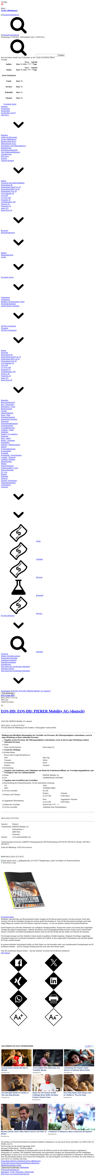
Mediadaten (24, 1167)
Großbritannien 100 (8, 202)
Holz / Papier (6, 438)
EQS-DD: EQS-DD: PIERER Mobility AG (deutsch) (43, 711)
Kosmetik (4, 453)
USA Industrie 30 (7, 193)
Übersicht (4, 328)
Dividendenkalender (8, 304)
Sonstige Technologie (9, 481)
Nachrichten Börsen (8, 1163)
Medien (4, 253)
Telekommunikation (8, 483)
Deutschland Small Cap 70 (11, 187)
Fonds (38, 541)
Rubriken (4, 135)
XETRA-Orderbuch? (9, 330)
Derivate (39, 577)
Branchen (4, 231)
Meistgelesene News (8, 144)
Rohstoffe (4, 476)
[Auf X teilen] (53, 971)
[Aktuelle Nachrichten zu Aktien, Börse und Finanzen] (10, 15)
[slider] (4, 703)
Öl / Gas (4, 472)
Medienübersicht (7, 255)
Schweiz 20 (5, 204)
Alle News (5, 115)
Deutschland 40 (7, 185)
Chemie (4, 411)
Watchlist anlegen (7, 669)
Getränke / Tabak (7, 430)
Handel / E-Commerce (9, 434)
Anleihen (39, 559)
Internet (4, 447)
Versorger (4, 487)
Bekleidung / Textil (8, 407)
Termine (4, 158)
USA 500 (4, 196)
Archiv (3, 257)
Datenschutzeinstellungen (10, 1167)
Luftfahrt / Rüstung (8, 459)
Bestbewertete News (8, 142)
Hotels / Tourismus (8, 440)
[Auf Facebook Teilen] (18, 971)
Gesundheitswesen (8, 428)
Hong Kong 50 (6, 210)
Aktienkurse (5, 297)
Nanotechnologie (7, 466)
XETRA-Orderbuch (8, 326)
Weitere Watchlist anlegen (10, 656)
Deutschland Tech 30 (9, 191)
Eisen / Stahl (5, 415)
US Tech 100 (6, 198)
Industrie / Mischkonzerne (10, 445)
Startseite (4, 107)
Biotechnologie (6, 409)
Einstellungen (6, 664)
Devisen (39, 613)
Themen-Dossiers (7, 161)
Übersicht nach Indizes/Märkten (12, 183)
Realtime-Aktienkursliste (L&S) (12, 302)
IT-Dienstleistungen (8, 449)
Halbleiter (4, 432)
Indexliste (4, 353)
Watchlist (39, 652)
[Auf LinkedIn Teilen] (53, 989)
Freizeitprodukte (7, 426)
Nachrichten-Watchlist (9, 658)
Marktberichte (6, 148)
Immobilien (5, 443)
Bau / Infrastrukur (7, 405)
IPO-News (5, 156)
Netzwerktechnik (7, 470)
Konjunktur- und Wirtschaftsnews (13, 146)
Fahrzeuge (5, 421)
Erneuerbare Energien (9, 419)
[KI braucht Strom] (23, 915)
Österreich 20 (6, 206)
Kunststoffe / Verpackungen (11, 455)
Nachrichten (5, 109)
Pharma (4, 474)
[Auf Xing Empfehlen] (18, 989)
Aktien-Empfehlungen (24, 1163)
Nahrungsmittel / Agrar (9, 468)
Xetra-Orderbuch (19, 1161)
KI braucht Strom (7, 917)
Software (4, 478)
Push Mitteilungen (8, 693)
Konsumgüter (6, 451)
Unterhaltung (6, 485)
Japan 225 (4, 208)
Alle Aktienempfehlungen (10, 152)
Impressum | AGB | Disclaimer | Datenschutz (17, 1172)
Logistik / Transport (8, 457)
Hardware (4, 436)
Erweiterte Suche (10, 104)
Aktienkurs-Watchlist (9, 660)
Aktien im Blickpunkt (9, 137)
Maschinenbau (6, 462)
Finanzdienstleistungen (9, 424)
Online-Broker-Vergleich (10, 306)
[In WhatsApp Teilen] (18, 1007)
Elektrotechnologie (8, 417)
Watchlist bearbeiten (8, 662)
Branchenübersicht (8, 233)
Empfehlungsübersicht (9, 150)
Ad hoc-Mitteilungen (9, 11)
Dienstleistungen (7, 413)
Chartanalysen (6, 154)
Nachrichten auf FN (8, 113)
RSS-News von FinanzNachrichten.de (15, 1174)
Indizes (3, 181)
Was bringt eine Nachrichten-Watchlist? (15, 667)
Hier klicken (5, 953)
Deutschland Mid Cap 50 (10, 189)
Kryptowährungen (8, 616)
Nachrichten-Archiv (14, 1165)
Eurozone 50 (5, 200)
